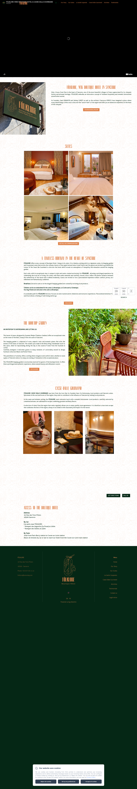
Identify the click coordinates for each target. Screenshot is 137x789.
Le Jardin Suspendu (81, 2)
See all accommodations (68, 243)
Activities (106, 2)
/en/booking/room (91, 110)
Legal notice (113, 597)
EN (67, 599)
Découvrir (34, 369)
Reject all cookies (46, 781)
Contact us (113, 593)
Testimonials (114, 2)
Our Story (63, 2)
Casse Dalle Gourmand (95, 2)
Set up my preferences (68, 781)
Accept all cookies (91, 781)
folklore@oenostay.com (25, 575)
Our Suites (71, 2)
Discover (68, 303)
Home (115, 562)
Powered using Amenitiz (68, 602)
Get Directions (113, 495)
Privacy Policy (91, 777)
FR (70, 599)
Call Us (125, 495)
